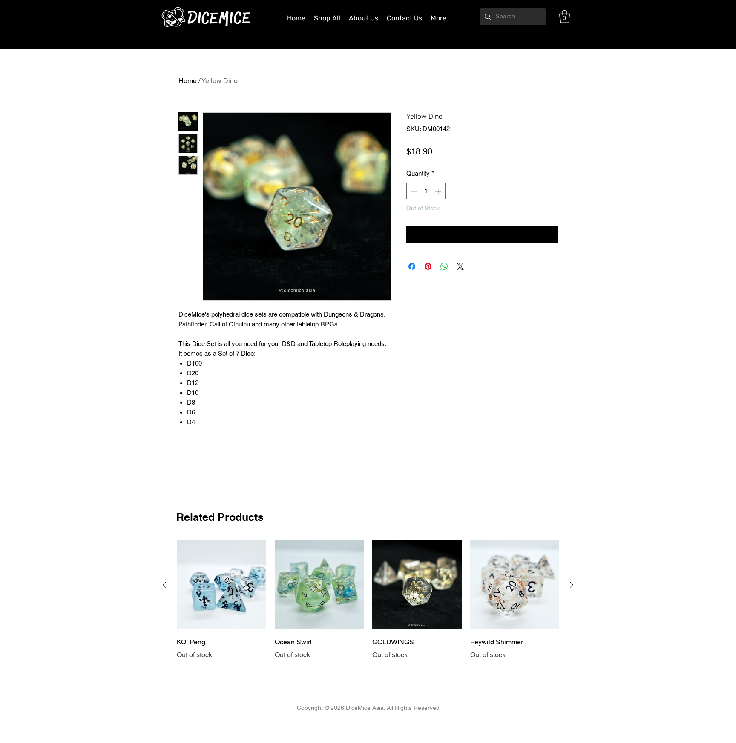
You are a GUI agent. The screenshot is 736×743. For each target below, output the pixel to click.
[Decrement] (413, 191)
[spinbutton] (426, 191)
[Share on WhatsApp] (444, 266)
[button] (564, 16)
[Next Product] (571, 585)
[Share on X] (460, 266)
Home (187, 81)
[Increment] (439, 191)
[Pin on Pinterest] (428, 266)
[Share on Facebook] (412, 266)
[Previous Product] (164, 585)
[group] (368, 600)
